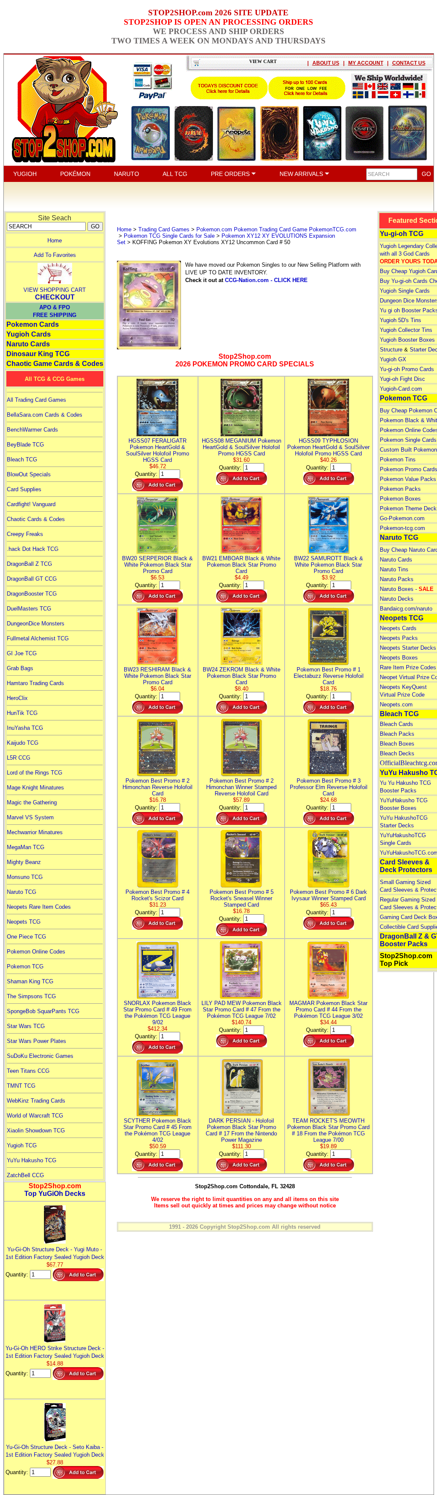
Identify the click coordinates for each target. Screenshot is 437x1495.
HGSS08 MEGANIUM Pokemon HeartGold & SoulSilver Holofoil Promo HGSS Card (241, 447)
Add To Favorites (55, 255)
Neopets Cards (398, 628)
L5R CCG (18, 758)
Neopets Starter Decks (408, 648)
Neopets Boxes (399, 657)
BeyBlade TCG (25, 444)
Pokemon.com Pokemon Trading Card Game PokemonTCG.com (276, 229)
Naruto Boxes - (407, 589)
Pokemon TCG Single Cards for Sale (169, 236)
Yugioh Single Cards (405, 291)
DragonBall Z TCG (29, 564)
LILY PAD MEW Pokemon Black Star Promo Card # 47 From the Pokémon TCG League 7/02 (241, 1009)
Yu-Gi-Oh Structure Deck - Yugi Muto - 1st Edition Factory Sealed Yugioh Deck (55, 1253)
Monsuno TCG (25, 877)
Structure (391, 349)
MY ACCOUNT (365, 63)
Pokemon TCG (25, 966)
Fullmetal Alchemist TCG (38, 638)
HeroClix (17, 698)
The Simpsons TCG (31, 996)
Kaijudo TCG (22, 743)
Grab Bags (20, 668)
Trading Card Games (163, 229)
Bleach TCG (22, 459)
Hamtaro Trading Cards (35, 683)
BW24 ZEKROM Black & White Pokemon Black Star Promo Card (241, 676)
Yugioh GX (393, 359)
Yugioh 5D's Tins (400, 320)
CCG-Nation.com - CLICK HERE (266, 280)
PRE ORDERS (231, 173)
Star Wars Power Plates (36, 1041)
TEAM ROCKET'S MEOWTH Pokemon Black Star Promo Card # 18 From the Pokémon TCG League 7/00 (328, 1130)
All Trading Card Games (36, 400)
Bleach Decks (397, 753)
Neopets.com (396, 704)
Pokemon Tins (398, 459)
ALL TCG (175, 173)
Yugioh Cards (28, 334)
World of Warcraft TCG (35, 1115)
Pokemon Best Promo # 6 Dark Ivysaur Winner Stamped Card (328, 895)
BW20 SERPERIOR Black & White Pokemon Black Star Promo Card (157, 564)
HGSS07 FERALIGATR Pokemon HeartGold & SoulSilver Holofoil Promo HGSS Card (157, 450)
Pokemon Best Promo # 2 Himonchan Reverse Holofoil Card (157, 787)
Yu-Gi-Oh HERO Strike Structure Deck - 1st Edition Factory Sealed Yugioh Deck (55, 1352)
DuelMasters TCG (29, 608)
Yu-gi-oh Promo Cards (407, 369)
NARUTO (126, 173)
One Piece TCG (26, 936)
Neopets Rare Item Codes (39, 907)
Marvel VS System (30, 817)
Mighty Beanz (24, 862)
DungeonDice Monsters (35, 623)
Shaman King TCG (30, 981)
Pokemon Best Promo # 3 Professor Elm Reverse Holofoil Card (328, 787)
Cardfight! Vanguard (31, 504)
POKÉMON (75, 173)
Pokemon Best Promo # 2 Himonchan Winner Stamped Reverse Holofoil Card (241, 787)
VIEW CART (263, 61)
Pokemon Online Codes (36, 951)
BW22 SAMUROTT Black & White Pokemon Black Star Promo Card (328, 564)
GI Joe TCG (22, 653)
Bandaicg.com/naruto (406, 608)
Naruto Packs (397, 579)
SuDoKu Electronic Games (40, 1056)
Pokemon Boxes (400, 498)
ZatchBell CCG (25, 1175)
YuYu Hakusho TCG (31, 1160)
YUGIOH (25, 173)
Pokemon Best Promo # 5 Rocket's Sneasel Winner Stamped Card (242, 898)
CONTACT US (408, 63)
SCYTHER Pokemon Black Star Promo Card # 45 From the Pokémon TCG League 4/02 (157, 1130)
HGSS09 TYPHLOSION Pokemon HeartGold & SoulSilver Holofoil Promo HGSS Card (328, 447)
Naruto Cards (28, 344)
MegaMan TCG (25, 847)
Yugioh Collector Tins (406, 330)
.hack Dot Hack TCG (32, 549)
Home (54, 240)
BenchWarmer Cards (32, 429)
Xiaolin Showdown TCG (36, 1130)
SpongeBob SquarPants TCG (43, 1011)
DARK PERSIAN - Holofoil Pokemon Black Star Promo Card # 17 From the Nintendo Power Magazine (241, 1130)
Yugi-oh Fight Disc (402, 379)
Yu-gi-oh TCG (401, 233)
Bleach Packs (397, 734)
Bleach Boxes (397, 743)
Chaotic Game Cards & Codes (54, 363)
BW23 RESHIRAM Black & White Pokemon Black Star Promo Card (157, 676)
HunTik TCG (22, 713)
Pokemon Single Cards (408, 440)
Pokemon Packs (400, 489)
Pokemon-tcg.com (402, 528)
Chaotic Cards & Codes (36, 519)
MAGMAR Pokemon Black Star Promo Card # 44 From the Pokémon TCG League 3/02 (328, 1009)
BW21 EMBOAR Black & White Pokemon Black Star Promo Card (241, 564)
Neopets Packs (399, 638)
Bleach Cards (396, 724)
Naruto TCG (21, 892)
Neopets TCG (24, 922)
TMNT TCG (21, 1086)
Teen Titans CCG (28, 1071)
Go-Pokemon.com (402, 518)
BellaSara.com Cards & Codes (44, 415)
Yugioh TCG (22, 1145)
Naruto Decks (397, 599)
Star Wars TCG (26, 1026)
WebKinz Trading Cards (36, 1100)
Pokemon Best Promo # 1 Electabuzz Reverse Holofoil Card (329, 676)
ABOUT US (325, 63)
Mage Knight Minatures (35, 787)
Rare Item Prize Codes (408, 667)
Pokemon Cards (32, 324)
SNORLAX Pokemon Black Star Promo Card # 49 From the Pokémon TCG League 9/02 (157, 1012)
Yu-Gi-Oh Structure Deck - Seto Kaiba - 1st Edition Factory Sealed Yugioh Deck (55, 1451)
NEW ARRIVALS (302, 173)
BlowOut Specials (29, 474)
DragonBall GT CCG (32, 579)
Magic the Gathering (32, 802)
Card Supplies (24, 489)
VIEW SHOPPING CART (54, 290)
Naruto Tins (394, 569)
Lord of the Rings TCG (34, 772)
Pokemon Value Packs (408, 479)
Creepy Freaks (25, 534)
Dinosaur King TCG (38, 353)
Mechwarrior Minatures (35, 832)
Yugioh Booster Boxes (407, 340)
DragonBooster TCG (32, 594)
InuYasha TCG (25, 728)
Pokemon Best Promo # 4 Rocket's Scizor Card (157, 895)
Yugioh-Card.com (401, 389)
